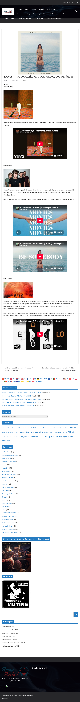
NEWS (72, 432)
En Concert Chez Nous (60, 428)
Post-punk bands (52, 436)
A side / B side (6, 452)
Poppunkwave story (23, 14)
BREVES (34, 427)
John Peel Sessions (8, 481)
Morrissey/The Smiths (40, 14)
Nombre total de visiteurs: (10, 643)
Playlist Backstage (7, 519)
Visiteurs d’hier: (7, 636)
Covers (41, 428)
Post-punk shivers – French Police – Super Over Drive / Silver (21, 399)
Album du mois (51, 9)
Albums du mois (24, 428)
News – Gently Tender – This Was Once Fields (16, 396)
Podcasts (41, 437)
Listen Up (5, 484)
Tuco (8, 440)
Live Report (5, 490)
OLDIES (5, 437)
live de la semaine (34, 432)
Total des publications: (9, 646)
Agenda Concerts (63, 14)
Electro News (6, 471)
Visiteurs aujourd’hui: (8, 630)
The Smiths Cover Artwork (10, 532)
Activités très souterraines (10, 428)
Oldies (4, 510)
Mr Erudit (64, 432)
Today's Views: (7, 627)
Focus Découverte (7, 432)
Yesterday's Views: (8, 633)
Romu (19, 81)
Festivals (72, 428)
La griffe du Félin (19, 433)
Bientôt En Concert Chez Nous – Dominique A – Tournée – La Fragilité (19, 369)
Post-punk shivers (7, 526)
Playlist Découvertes (29, 437)
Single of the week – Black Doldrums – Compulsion (18, 405)
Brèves (4, 465)
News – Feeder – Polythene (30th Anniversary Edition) (19, 402)
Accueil (19, 9)
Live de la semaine (8, 487)
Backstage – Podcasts (9, 461)
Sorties (52, 14)
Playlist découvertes (8, 523)
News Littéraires (7, 503)
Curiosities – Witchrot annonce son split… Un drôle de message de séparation (59, 369)
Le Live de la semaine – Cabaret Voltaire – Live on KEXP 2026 (21, 393)
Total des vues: (7, 639)
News (26, 9)
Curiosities (47, 428)
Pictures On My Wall (14, 437)
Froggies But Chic (7, 478)
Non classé (5, 507)
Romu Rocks (18, 695)
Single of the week (38, 9)
